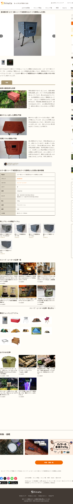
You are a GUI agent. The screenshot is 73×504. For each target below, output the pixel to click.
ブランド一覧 (51, 481)
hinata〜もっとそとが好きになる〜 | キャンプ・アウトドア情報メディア (36, 491)
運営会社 (53, 482)
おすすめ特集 (26, 7)
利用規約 (27, 482)
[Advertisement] (13, 409)
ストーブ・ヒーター (22, 182)
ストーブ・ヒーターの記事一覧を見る (42, 308)
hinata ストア (22, 496)
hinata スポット (43, 496)
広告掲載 (35, 481)
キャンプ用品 (37, 7)
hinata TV (51, 496)
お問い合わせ (43, 481)
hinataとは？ (28, 481)
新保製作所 (19, 178)
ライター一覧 (60, 481)
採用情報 (46, 482)
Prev (1, 36)
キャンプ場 (48, 7)
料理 (57, 7)
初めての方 (58, 477)
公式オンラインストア (58, 2)
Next (53, 36)
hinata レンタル (32, 496)
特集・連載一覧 (49, 462)
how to (65, 7)
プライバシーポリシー (36, 482)
